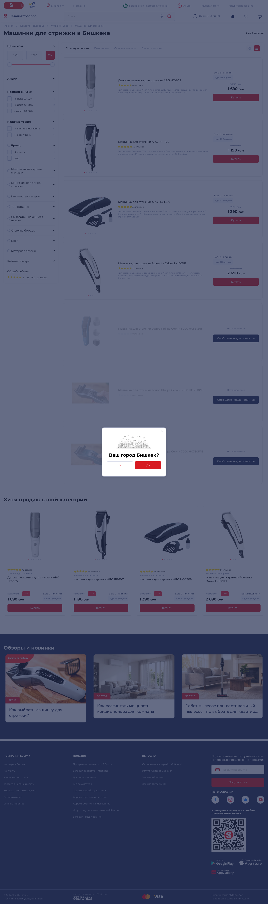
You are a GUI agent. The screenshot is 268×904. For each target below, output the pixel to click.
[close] (162, 431)
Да (148, 465)
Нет (120, 465)
